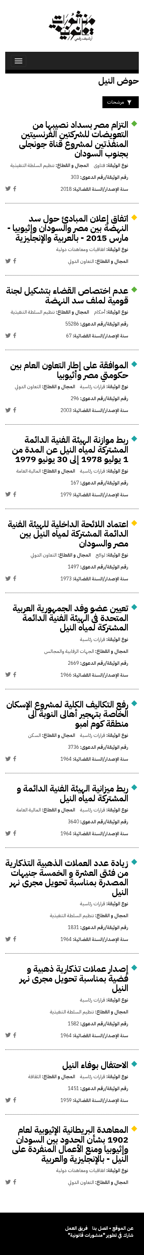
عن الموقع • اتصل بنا (113, 1228)
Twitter (8, 188)
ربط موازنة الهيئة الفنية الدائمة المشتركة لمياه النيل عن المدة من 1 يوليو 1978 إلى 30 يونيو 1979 (70, 449)
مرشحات (115, 102)
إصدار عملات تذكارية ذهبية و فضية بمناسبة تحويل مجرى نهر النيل (74, 978)
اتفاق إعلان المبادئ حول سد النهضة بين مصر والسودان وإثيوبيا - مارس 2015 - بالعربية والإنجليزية (67, 228)
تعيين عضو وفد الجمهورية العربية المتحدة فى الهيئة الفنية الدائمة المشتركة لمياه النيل (70, 618)
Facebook (14, 188)
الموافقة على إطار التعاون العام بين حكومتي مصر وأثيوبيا (69, 370)
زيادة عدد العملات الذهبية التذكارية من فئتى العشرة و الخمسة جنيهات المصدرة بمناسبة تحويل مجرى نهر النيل (66, 878)
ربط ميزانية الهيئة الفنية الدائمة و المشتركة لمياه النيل (72, 793)
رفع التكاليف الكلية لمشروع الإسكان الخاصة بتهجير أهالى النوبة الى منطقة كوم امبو (67, 714)
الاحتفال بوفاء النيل (95, 1065)
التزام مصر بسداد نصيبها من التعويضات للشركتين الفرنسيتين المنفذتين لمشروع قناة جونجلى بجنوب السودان (73, 139)
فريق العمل (76, 1228)
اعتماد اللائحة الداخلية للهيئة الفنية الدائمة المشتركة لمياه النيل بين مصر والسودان (68, 534)
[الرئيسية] (72, 26)
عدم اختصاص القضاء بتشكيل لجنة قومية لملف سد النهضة (67, 295)
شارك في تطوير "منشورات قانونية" (101, 1235)
